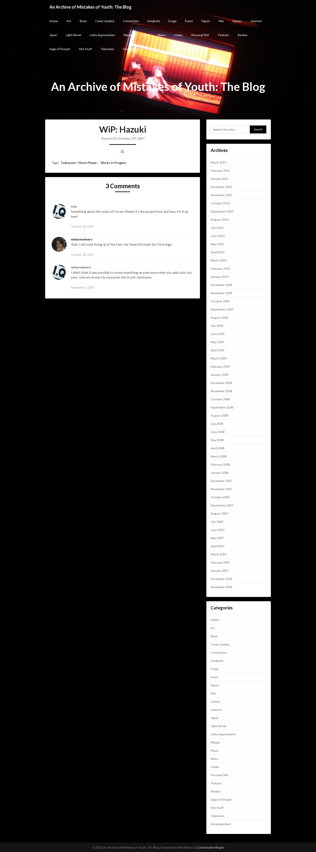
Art (69, 21)
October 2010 (220, 203)
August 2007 (219, 513)
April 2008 (217, 448)
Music (145, 35)
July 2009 (217, 325)
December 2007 (221, 481)
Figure (206, 21)
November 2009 (221, 293)
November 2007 (221, 489)
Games (237, 21)
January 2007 (220, 570)
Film (221, 21)
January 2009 (220, 374)
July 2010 (217, 227)
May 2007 (217, 538)
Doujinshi (153, 21)
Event (189, 21)
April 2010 (217, 252)
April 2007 (217, 546)
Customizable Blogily (210, 847)
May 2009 (217, 342)
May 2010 (217, 244)
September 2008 (222, 407)
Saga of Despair (59, 49)
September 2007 (222, 505)
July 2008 (217, 423)
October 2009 (220, 301)
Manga (128, 35)
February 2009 (220, 366)
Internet (256, 21)
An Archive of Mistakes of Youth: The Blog (90, 6)
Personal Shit (200, 35)
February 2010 (220, 268)
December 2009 (221, 285)
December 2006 (221, 579)
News (162, 35)
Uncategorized (133, 49)
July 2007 (217, 521)
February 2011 (220, 170)
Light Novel (73, 35)
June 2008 (218, 432)
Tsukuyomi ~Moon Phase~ (79, 163)
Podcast (223, 35)
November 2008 (221, 391)
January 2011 (220, 178)
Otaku (178, 35)
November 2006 (221, 587)
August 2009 (219, 317)
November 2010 (221, 195)
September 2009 (222, 309)
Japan (53, 35)
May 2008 (217, 440)
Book (83, 21)
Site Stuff (85, 49)
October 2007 (220, 497)
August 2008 (219, 415)
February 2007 (220, 562)
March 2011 (219, 162)
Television (107, 49)
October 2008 (220, 399)
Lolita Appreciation (102, 35)
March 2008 (219, 456)
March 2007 (219, 554)
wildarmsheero (81, 239)
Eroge (172, 21)
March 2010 (219, 260)
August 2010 (219, 219)
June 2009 (218, 334)
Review (242, 35)
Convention (131, 21)
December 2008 (221, 383)
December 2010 (221, 187)
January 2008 (220, 472)
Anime (53, 21)
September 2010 (222, 211)
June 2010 (218, 236)
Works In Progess (113, 163)
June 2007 (218, 530)
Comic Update (104, 21)
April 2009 (217, 350)
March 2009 (219, 358)
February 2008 (220, 464)
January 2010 (220, 276)
